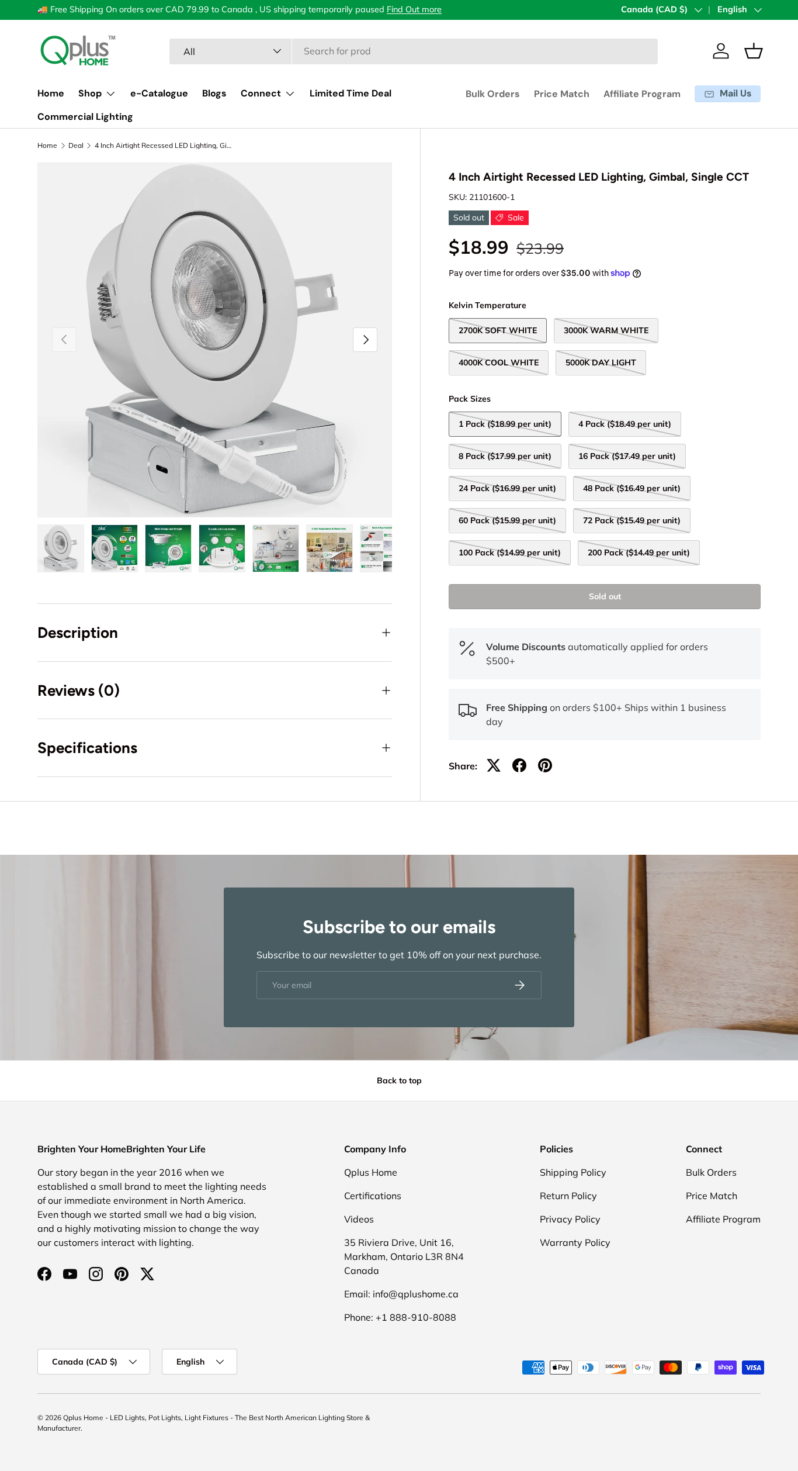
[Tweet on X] (493, 765)
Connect (261, 93)
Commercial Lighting (85, 117)
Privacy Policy (570, 1219)
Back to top (399, 1080)
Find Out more (414, 9)
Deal (76, 145)
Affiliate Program (642, 94)
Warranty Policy (575, 1242)
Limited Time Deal (350, 93)
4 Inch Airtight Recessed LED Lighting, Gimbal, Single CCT (165, 145)
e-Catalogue (159, 93)
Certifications (372, 1195)
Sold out (605, 596)
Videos (359, 1219)
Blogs (214, 93)
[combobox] (413, 51)
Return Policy (568, 1195)
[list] (214, 340)
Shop (90, 93)
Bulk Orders (493, 94)
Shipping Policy (573, 1172)
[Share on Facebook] (519, 765)
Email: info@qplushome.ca (401, 1294)
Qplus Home (370, 1172)
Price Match (561, 94)
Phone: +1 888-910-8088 (400, 1317)
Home (50, 93)
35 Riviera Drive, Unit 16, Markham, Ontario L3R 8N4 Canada (404, 1256)
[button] (753, 51)
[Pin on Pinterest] (545, 765)
